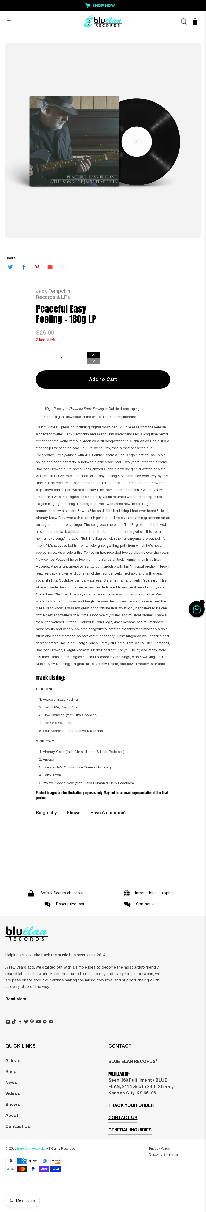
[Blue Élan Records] (103, 21)
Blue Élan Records (31, 1148)
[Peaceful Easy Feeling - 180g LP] (103, 140)
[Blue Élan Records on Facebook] (20, 1022)
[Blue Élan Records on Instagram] (7, 1022)
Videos (12, 1094)
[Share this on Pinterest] (37, 267)
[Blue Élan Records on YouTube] (38, 1022)
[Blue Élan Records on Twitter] (26, 1022)
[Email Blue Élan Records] (51, 1022)
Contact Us (17, 1127)
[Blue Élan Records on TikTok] (14, 1022)
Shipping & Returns (163, 1154)
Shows (73, 813)
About (12, 1116)
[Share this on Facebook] (24, 267)
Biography (46, 813)
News (11, 1083)
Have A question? (109, 813)
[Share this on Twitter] (10, 267)
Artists (13, 1061)
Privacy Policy (159, 1148)
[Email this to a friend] (50, 267)
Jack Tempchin (53, 291)
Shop (11, 1072)
